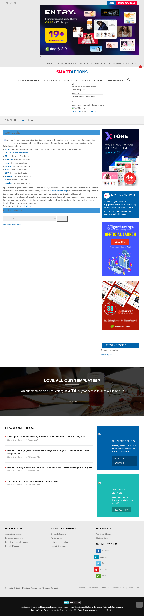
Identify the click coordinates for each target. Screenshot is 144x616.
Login (111, 3)
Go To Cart (76, 111)
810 (7, 169)
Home (23, 120)
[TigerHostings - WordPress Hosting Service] (120, 249)
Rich (7, 180)
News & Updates (14, 440)
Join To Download (126, 3)
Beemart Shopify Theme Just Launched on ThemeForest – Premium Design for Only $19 (49, 467)
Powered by (8, 224)
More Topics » (107, 354)
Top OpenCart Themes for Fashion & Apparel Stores (32, 481)
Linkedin (103, 557)
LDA (7, 173)
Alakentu (9, 176)
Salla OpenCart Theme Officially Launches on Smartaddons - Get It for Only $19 (46, 436)
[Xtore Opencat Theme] (120, 157)
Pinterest (103, 569)
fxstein (8, 149)
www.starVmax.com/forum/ (17, 153)
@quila (8, 166)
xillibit (7, 163)
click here (27, 206)
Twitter (104, 563)
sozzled (8, 183)
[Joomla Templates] (72, 71)
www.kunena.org (59, 191)
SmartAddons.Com (39, 610)
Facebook (105, 551)
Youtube (104, 576)
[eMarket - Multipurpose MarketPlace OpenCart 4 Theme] (120, 305)
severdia (9, 159)
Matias (8, 156)
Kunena (17, 224)
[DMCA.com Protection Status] (72, 602)
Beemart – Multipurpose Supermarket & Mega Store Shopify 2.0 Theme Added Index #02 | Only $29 (48, 452)
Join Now (72, 401)
